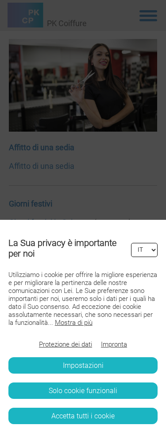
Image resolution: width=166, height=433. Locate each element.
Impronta (114, 344)
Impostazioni (83, 365)
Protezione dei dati (65, 344)
